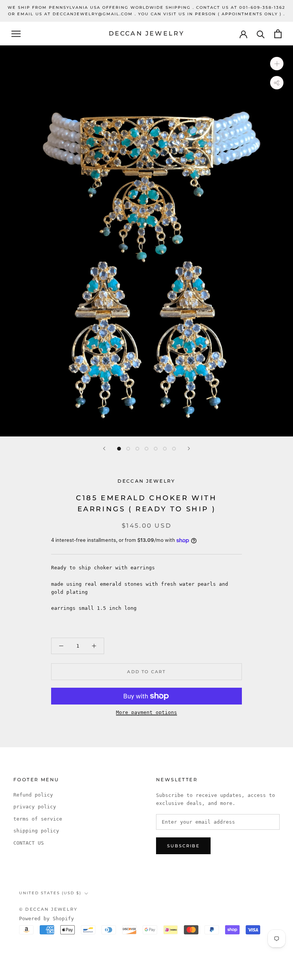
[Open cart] (278, 33)
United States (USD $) (50, 892)
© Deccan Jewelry (48, 909)
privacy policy (34, 807)
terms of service (37, 819)
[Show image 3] (137, 449)
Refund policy (33, 795)
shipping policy (36, 831)
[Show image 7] (174, 449)
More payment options (146, 712)
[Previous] (104, 448)
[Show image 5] (156, 449)
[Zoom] (276, 63)
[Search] (261, 34)
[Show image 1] (119, 449)
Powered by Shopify (46, 918)
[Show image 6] (165, 449)
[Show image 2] (128, 449)
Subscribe (183, 845)
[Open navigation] (16, 34)
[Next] (189, 448)
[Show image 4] (146, 449)
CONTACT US (28, 843)
